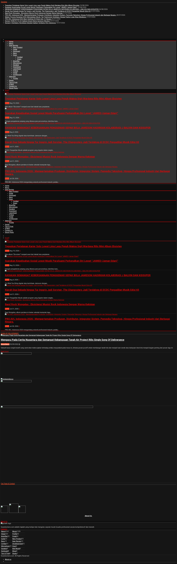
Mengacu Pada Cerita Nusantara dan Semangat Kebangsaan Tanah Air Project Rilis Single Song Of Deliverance (62, 339)
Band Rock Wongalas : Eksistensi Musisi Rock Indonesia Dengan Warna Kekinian (34, 13)
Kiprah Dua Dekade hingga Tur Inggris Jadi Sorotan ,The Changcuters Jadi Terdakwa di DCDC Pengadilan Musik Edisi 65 (48, 11)
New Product (17, 47)
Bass (15, 53)
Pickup (15, 71)
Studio (11, 80)
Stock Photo (13, 88)
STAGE (11, 84)
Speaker (16, 65)
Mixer (14, 551)
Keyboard (16, 51)
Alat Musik (16, 549)
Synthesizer (17, 75)
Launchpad (17, 69)
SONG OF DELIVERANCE (10, 333)
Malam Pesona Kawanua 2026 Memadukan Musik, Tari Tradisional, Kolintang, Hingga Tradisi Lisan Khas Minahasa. (46, 17)
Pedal (15, 73)
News (11, 44)
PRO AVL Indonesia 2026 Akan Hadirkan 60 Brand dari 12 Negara (28, 19)
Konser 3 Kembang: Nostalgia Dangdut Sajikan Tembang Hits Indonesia (30, 23)
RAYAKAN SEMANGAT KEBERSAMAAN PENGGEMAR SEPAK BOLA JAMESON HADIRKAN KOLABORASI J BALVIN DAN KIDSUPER (52, 9)
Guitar (15, 49)
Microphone (17, 63)
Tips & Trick (13, 82)
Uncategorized (17, 544)
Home (11, 42)
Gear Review (13, 45)
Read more (5, 351)
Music (7, 103)
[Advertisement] (38, 32)
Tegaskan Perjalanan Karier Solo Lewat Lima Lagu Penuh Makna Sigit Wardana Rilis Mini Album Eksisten (42, 5)
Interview (12, 77)
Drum (15, 55)
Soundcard (17, 67)
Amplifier (16, 61)
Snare (19, 59)
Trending (4, 2)
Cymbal (20, 57)
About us (8, 559)
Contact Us (13, 86)
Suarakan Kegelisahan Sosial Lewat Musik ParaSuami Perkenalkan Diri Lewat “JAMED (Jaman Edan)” (41, 7)
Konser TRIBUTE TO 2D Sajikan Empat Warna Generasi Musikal (27, 21)
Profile (15, 79)
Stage (3, 534)
